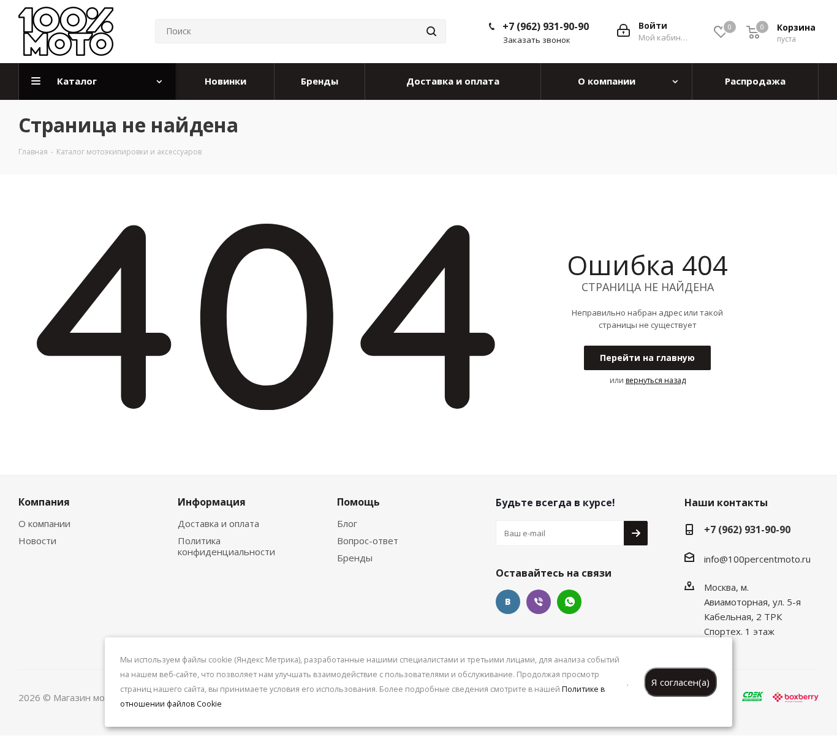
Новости (37, 540)
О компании (44, 523)
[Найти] (431, 31)
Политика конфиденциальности (226, 546)
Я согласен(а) (680, 682)
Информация (212, 502)
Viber (538, 602)
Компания (44, 502)
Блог (347, 523)
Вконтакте (508, 602)
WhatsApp (569, 602)
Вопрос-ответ (367, 540)
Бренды (355, 558)
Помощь (358, 502)
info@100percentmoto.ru (757, 559)
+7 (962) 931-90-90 (545, 26)
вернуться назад (656, 380)
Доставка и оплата (218, 523)
